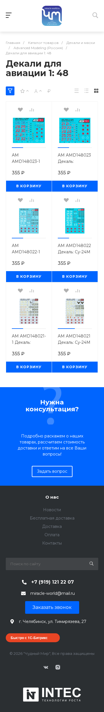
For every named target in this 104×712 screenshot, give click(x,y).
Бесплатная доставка (52, 518)
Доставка (52, 526)
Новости (52, 509)
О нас (52, 497)
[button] (17, 147)
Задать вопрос (52, 471)
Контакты (52, 543)
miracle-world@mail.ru (52, 593)
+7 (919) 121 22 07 (52, 582)
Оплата (52, 534)
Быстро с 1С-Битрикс (29, 637)
